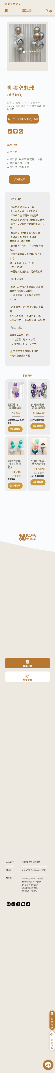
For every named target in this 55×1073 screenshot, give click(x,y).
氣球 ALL (21, 102)
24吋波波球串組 (37, 420)
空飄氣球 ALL (13, 420)
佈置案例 (27, 679)
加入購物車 (19, 179)
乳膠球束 (21, 106)
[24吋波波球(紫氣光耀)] (38, 390)
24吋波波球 (37, 406)
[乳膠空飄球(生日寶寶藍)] (16, 446)
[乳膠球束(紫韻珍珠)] (16, 390)
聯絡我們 (27, 666)
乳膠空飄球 (14, 464)
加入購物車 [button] (15, 429)
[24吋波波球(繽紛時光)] (38, 446)
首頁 (9, 102)
